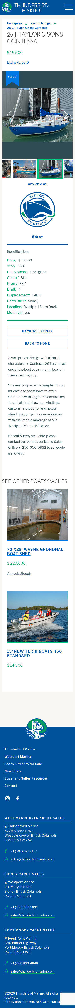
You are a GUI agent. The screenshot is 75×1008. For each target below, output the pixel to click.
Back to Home (37, 343)
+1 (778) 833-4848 (24, 963)
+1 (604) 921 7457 (24, 851)
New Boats (13, 771)
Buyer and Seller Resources (26, 778)
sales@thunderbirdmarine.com (33, 859)
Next (66, 169)
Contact (11, 785)
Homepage (14, 23)
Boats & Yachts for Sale (23, 764)
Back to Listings (37, 331)
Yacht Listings (41, 23)
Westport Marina (18, 756)
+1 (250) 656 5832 (24, 907)
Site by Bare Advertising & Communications (36, 1001)
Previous (9, 169)
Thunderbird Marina (20, 749)
